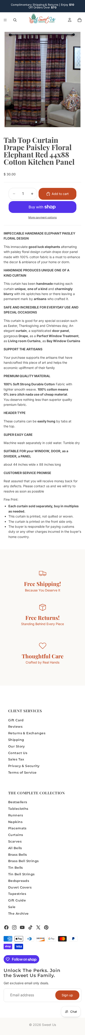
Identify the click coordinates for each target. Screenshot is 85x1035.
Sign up (67, 995)
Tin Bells (15, 868)
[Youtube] (22, 927)
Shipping (16, 740)
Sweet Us (49, 1025)
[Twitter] (38, 927)
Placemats (17, 828)
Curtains (15, 835)
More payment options (42, 217)
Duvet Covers (20, 887)
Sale (12, 907)
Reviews (15, 726)
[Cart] (80, 20)
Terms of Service (22, 772)
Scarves (15, 841)
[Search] (15, 20)
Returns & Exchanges (26, 733)
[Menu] (5, 20)
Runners (15, 815)
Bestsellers (17, 802)
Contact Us (17, 753)
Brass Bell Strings (23, 861)
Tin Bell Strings (21, 874)
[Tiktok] (30, 927)
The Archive (18, 913)
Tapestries (17, 894)
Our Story (16, 746)
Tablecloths (18, 809)
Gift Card (16, 720)
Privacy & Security (24, 766)
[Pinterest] (46, 927)
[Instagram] (14, 927)
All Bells (15, 848)
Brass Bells (17, 854)
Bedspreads (18, 880)
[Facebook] (6, 927)
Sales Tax (16, 759)
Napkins (15, 822)
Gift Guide (17, 900)
